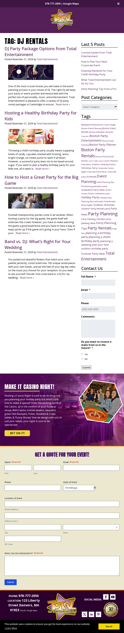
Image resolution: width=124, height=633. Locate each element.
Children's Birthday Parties (104, 164)
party (107, 208)
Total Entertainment (47, 59)
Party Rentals (100, 228)
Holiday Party (90, 197)
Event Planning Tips (105, 182)
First (6, 473)
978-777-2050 (52, 3)
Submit (86, 367)
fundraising (86, 186)
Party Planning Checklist (93, 218)
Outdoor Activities (104, 205)
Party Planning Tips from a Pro (98, 89)
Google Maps (71, 3)
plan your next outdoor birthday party (95, 246)
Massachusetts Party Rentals (103, 201)
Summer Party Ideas (93, 253)
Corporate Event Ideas (96, 171)
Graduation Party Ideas (93, 189)
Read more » (63, 104)
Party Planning (103, 214)
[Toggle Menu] (118, 3)
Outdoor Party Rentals (92, 208)
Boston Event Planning (91, 128)
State (65, 532)
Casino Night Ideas (96, 161)
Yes (86, 354)
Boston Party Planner (102, 144)
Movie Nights (87, 205)
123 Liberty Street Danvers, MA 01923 (24, 605)
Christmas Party (89, 167)
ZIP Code (9, 544)
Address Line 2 (11, 521)
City (6, 532)
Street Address (11, 509)
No (86, 358)
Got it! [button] (109, 626)
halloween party (102, 193)
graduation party (99, 186)
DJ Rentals (91, 176)
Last (35, 473)
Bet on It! (17, 433)
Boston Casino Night (106, 124)
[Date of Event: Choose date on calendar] (96, 488)
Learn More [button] (11, 628)
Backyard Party (89, 124)
